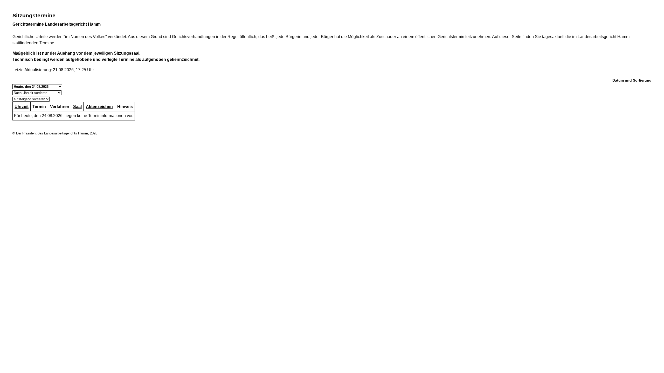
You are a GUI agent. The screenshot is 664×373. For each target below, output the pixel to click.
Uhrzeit (22, 106)
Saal (77, 106)
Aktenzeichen (99, 106)
